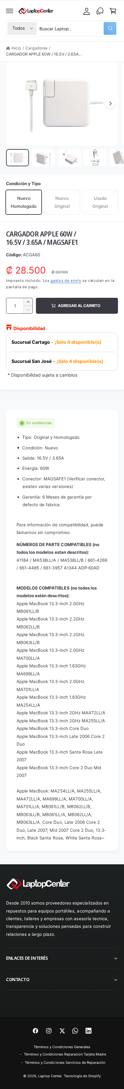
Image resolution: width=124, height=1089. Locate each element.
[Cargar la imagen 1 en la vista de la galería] (17, 157)
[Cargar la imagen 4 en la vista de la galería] (95, 157)
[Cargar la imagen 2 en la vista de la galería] (43, 157)
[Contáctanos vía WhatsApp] (100, 11)
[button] (10, 11)
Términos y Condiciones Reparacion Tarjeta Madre (65, 1054)
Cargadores (36, 48)
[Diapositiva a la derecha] (110, 104)
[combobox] (78, 28)
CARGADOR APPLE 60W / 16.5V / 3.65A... (44, 54)
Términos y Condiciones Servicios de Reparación (65, 1062)
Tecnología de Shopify (82, 1076)
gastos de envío (66, 280)
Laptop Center (49, 1076)
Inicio (16, 48)
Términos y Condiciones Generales (62, 1047)
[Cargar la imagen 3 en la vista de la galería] (69, 157)
